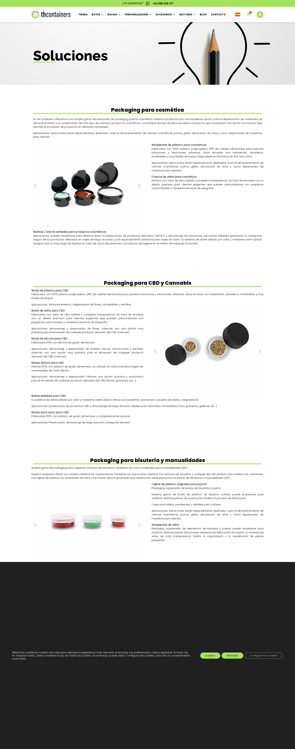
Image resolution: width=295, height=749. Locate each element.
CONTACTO (218, 14)
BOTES (96, 14)
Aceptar (210, 655)
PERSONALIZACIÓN (136, 14)
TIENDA (83, 14)
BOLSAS (112, 14)
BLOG (203, 14)
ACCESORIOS (164, 14)
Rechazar (232, 655)
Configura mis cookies (263, 655)
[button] (238, 14)
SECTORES (185, 14)
